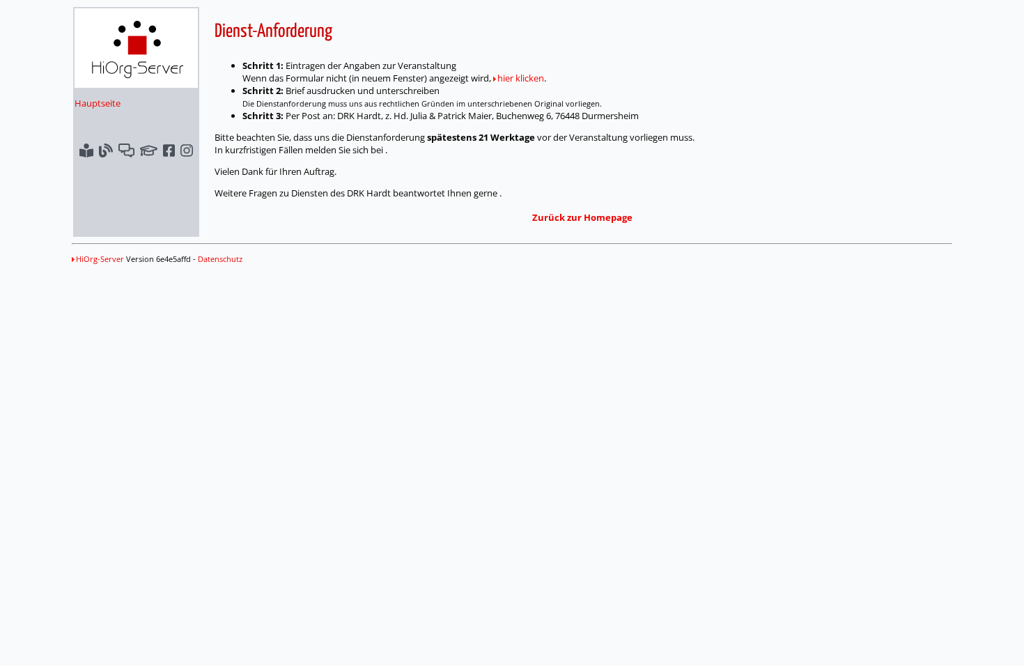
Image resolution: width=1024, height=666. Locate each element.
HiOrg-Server (100, 259)
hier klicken (520, 78)
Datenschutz (220, 259)
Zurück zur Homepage (582, 217)
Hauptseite (98, 103)
